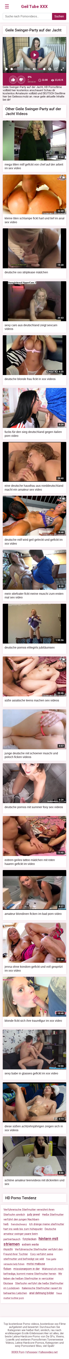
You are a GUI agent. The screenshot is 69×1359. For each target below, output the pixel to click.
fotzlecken (29, 1239)
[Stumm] (35, 69)
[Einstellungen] (50, 69)
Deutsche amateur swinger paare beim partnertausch (29, 1234)
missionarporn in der (26, 1269)
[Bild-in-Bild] (56, 69)
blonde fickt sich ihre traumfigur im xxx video (33, 1020)
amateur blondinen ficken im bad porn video (33, 913)
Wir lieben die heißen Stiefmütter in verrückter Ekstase (32, 1278)
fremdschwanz (19, 1224)
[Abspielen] (7, 69)
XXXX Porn (17, 1352)
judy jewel (33, 1214)
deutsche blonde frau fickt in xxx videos (30, 379)
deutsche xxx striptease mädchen (26, 272)
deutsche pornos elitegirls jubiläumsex (30, 647)
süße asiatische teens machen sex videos (32, 700)
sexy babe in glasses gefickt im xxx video (31, 1073)
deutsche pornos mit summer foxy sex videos (34, 807)
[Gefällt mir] (13, 80)
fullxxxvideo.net (48, 1352)
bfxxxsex (31, 1352)
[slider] (16, 69)
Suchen (59, 16)
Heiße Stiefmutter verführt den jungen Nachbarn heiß (33, 1219)
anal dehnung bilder (41, 1293)
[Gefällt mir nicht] (21, 80)
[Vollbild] (62, 69)
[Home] (34, 6)
